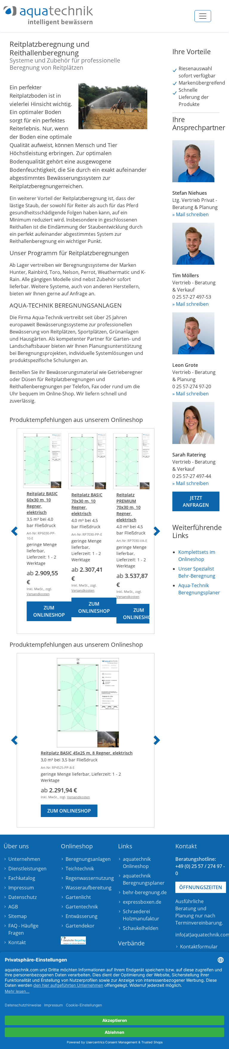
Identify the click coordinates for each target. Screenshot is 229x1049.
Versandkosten (36, 594)
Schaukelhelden (140, 928)
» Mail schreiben (190, 214)
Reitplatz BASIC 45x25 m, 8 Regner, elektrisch (84, 753)
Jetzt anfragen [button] (196, 501)
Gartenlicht (78, 897)
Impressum (21, 887)
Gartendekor (80, 925)
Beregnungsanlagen (88, 859)
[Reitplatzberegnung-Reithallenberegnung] (48, 16)
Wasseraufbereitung (89, 887)
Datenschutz (22, 897)
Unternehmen (24, 859)
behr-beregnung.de (145, 892)
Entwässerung (82, 916)
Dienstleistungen (27, 868)
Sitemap (17, 916)
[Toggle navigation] (202, 16)
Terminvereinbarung (198, 922)
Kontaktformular (199, 946)
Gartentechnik (82, 906)
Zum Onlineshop (47, 611)
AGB (13, 906)
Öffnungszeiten (200, 887)
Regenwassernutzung (90, 878)
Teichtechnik (80, 868)
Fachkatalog (21, 878)
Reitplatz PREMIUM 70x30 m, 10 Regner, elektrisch (127, 507)
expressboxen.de (142, 902)
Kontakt (17, 942)
